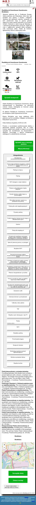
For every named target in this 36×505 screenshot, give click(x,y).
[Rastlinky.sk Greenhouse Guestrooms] (12, 36)
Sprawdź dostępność (11, 97)
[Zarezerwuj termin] (33, 8)
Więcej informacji (23, 148)
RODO (33, 501)
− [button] (4, 447)
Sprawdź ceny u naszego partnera (23, 143)
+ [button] (4, 445)
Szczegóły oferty (18, 473)
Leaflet (23, 468)
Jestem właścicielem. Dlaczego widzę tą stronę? (11, 486)
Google (26, 497)
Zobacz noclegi (18, 480)
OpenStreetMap (30, 468)
